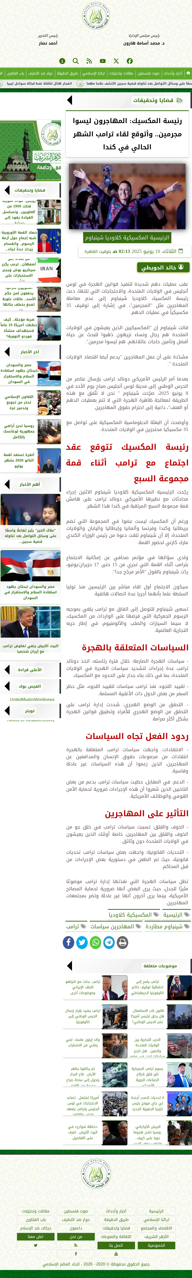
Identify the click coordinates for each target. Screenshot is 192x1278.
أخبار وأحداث (173, 73)
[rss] (89, 61)
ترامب (73, 927)
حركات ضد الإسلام (35, 1228)
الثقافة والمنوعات (116, 1236)
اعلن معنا (36, 1236)
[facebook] (130, 61)
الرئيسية (173, 915)
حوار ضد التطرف (40, 73)
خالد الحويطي (158, 268)
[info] (62, 61)
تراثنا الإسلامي (93, 73)
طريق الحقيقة (67, 73)
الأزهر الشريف (156, 1236)
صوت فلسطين (149, 73)
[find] (76, 61)
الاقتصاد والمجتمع (156, 1228)
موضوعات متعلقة (160, 966)
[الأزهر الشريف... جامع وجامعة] (30, 150)
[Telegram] (109, 942)
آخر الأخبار (29, 352)
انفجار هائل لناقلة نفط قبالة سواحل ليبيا (61, 84)
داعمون (76, 1228)
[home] (188, 73)
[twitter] (116, 61)
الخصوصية (156, 1245)
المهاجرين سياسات (113, 927)
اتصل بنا (116, 1245)
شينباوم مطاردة (165, 927)
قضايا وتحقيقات (153, 100)
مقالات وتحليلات (121, 73)
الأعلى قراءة (30, 670)
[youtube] (102, 61)
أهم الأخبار (30, 484)
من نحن (76, 1236)
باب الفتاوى (15, 73)
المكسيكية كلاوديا (131, 915)
